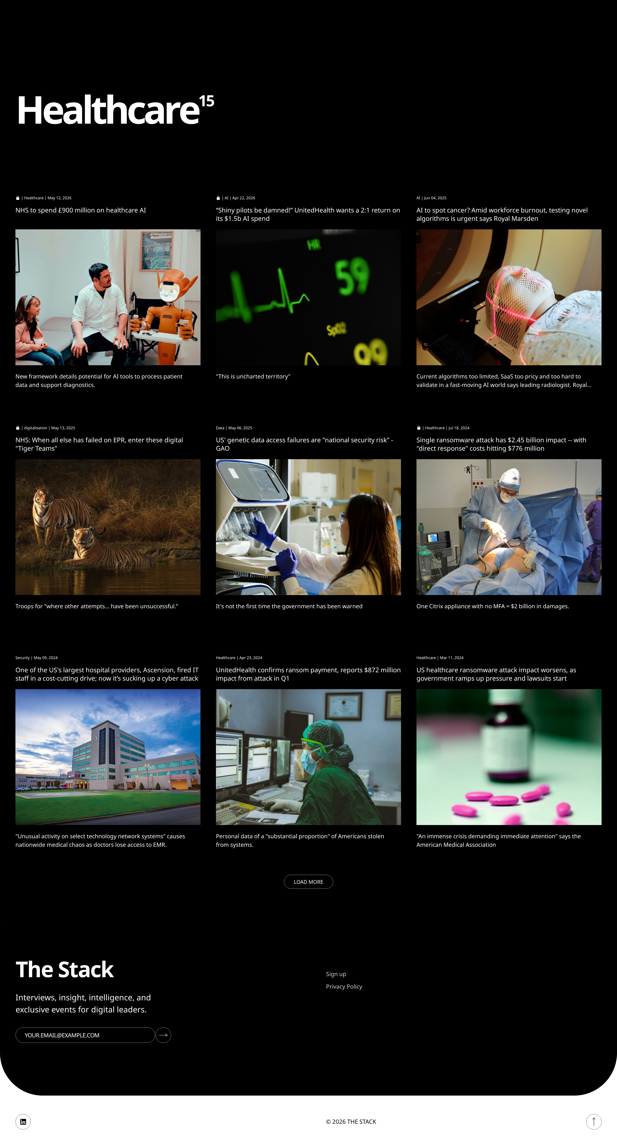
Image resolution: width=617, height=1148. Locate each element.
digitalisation (35, 427)
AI (226, 197)
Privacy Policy (344, 986)
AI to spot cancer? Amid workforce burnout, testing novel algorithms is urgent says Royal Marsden (502, 214)
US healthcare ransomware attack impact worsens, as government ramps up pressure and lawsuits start (496, 674)
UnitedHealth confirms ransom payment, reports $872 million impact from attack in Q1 (308, 674)
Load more (308, 881)
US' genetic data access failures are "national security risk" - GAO (304, 444)
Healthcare (34, 197)
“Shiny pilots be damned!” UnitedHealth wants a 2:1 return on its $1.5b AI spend (308, 214)
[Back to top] (594, 1122)
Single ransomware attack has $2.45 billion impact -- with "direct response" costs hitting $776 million (501, 444)
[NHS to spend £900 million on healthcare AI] (108, 297)
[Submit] (163, 1035)
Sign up (336, 974)
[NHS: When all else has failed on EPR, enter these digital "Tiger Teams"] (108, 527)
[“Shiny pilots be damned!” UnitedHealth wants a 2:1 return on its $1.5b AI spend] (308, 297)
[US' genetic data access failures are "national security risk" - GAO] (308, 527)
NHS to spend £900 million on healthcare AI (80, 210)
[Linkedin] (23, 1122)
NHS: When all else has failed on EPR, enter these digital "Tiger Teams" (99, 444)
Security (22, 657)
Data (220, 427)
